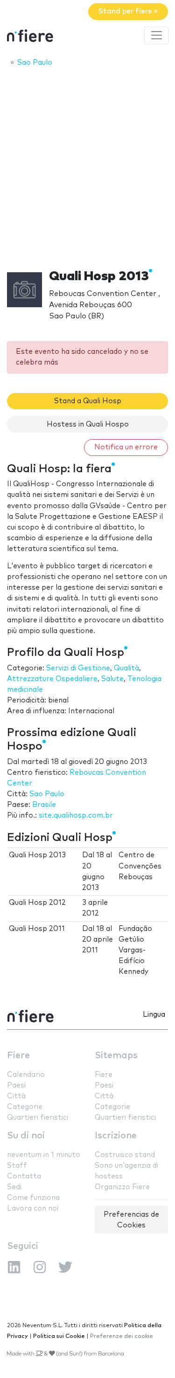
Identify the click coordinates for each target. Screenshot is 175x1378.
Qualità (126, 668)
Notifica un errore (126, 447)
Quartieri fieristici (37, 1117)
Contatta (24, 1176)
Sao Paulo (46, 794)
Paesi (16, 1085)
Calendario (26, 1074)
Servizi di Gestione (78, 668)
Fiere (18, 1055)
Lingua (154, 1014)
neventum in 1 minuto (43, 1154)
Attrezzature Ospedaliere (52, 678)
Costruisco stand (125, 1154)
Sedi (14, 1187)
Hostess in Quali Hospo (88, 424)
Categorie (24, 1106)
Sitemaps (116, 1055)
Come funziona (33, 1197)
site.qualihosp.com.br (76, 815)
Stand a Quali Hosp (87, 401)
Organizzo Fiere (122, 1187)
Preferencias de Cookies (131, 1220)
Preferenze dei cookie (121, 1336)
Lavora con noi (32, 1208)
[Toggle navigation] (156, 35)
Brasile (44, 804)
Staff (17, 1165)
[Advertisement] (87, 165)
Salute (112, 678)
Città (16, 1096)
